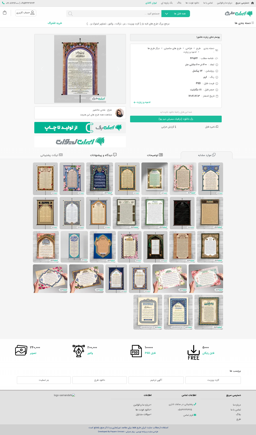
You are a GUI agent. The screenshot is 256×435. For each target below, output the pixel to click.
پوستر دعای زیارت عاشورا (98, 213)
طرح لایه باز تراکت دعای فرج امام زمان (208, 312)
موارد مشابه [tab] (205, 155)
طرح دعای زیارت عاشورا (126, 213)
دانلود (174, 119)
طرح (198, 48)
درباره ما (237, 405)
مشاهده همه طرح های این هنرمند (96, 115)
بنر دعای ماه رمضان (169, 278)
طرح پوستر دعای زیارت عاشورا (45, 178)
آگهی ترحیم (156, 380)
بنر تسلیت (44, 380)
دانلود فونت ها (192, 3)
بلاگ (179, 3)
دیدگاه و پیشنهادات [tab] (101, 155)
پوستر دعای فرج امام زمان (72, 178)
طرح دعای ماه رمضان (103, 247)
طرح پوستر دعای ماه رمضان (140, 278)
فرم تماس (188, 415)
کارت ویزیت (213, 380)
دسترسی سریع (242, 3)
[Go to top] (246, 427)
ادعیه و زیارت (189, 52)
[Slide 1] (83, 98)
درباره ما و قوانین (224, 3)
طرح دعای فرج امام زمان (99, 178)
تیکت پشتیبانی (49, 155)
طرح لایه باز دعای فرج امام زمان (183, 178)
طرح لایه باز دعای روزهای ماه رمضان (147, 312)
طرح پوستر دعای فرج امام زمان (210, 178)
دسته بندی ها (243, 23)
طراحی (188, 48)
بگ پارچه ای (167, 3)
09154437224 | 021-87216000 (20, 3)
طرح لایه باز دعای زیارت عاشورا (209, 213)
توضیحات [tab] (153, 155)
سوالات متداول (143, 414)
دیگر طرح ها (154, 48)
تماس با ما (208, 3)
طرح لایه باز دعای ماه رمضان (206, 278)
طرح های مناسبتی (172, 48)
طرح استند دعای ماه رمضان (74, 247)
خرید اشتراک (55, 23)
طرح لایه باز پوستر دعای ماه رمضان (116, 278)
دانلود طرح (99, 380)
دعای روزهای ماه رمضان (86, 278)
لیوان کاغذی (151, 3)
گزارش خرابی (168, 127)
